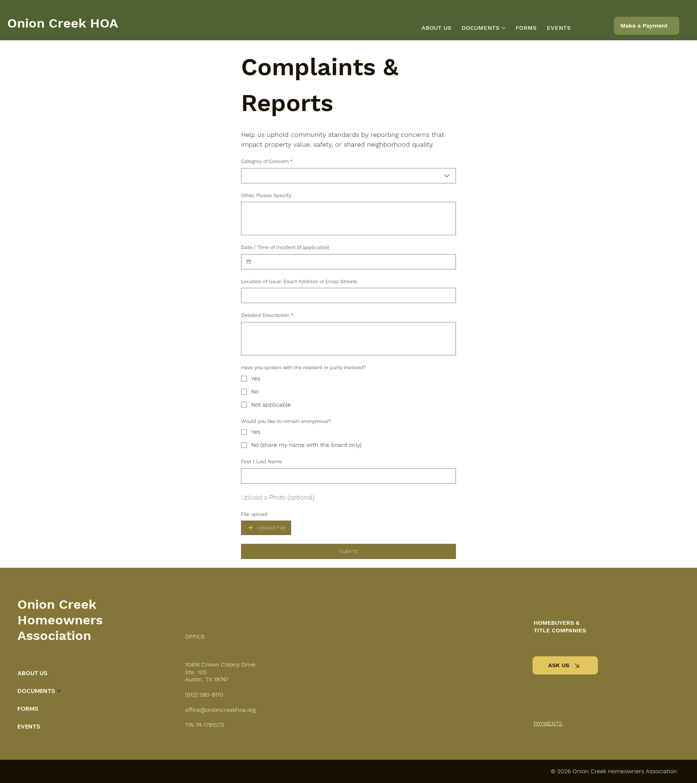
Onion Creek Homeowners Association (60, 620)
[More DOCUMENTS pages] (503, 28)
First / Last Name (261, 461)
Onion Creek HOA (62, 23)
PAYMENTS (548, 723)
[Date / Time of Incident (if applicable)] (249, 262)
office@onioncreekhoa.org (220, 709)
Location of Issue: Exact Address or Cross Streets (299, 281)
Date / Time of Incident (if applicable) (285, 247)
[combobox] (348, 175)
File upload (254, 514)
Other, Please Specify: (266, 195)
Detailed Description (267, 315)
